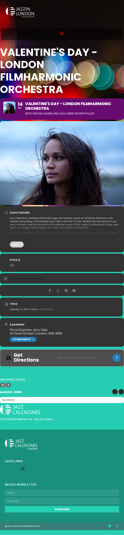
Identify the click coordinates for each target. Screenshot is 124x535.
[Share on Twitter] (58, 291)
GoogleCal (34, 278)
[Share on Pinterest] (66, 291)
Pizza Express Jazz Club (29, 329)
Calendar (16, 278)
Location (17, 324)
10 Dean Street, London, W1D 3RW (36, 333)
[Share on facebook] (50, 291)
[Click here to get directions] (117, 358)
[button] (62, 33)
